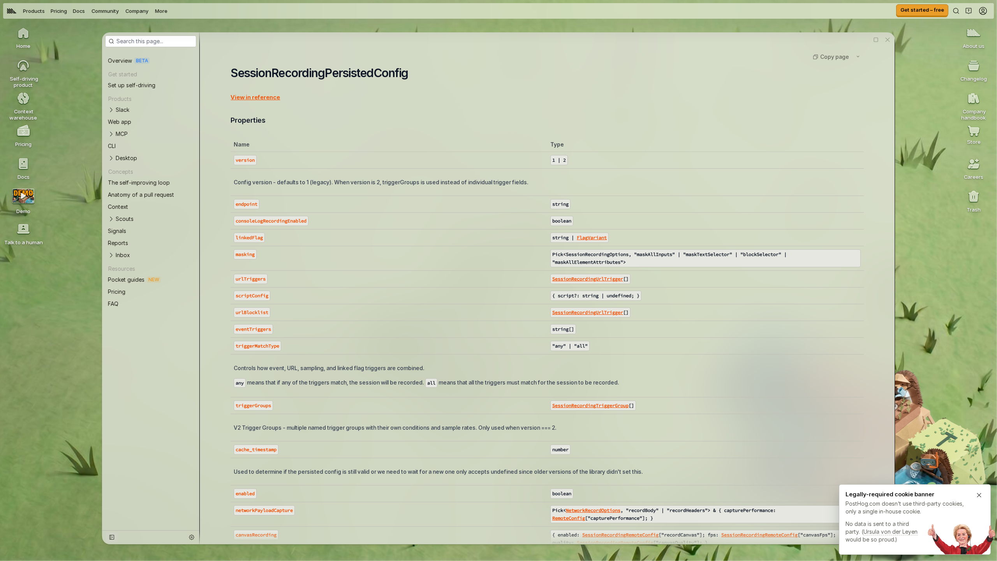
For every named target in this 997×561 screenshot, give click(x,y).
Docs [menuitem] (79, 11)
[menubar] (87, 11)
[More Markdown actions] (858, 56)
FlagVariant (592, 237)
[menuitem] (11, 10)
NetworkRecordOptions (593, 510)
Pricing (59, 11)
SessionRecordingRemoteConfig (620, 535)
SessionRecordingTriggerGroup (590, 405)
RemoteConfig (568, 518)
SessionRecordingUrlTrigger (587, 279)
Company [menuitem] (136, 11)
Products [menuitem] (34, 11)
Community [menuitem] (105, 11)
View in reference (255, 97)
